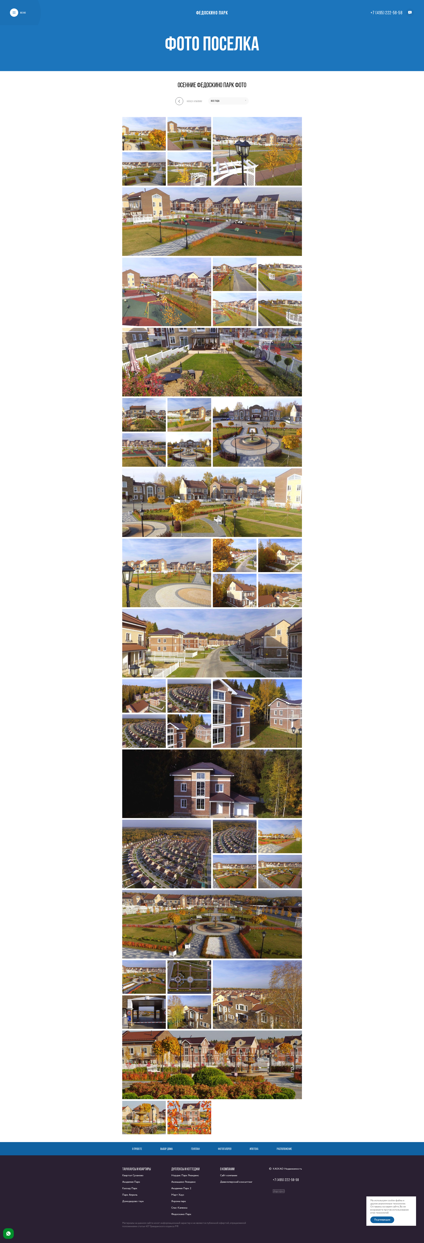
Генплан (195, 1148)
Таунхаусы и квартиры (136, 1169)
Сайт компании (228, 1175)
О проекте (137, 1148)
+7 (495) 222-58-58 (386, 12)
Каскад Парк (129, 1188)
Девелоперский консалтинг (236, 1182)
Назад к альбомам (194, 101)
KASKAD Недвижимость (287, 1169)
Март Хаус (177, 1195)
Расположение (284, 1148)
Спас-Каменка (179, 1208)
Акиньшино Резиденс (183, 1182)
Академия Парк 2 (181, 1188)
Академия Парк (131, 1182)
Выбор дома (166, 1148)
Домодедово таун (133, 1201)
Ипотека (254, 1148)
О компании (227, 1169)
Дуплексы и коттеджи (185, 1169)
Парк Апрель (129, 1195)
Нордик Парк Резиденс (185, 1175)
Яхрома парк (178, 1201)
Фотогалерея (224, 1148)
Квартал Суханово (132, 1175)
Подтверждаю (382, 1219)
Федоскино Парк (212, 12)
